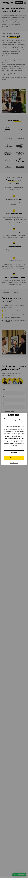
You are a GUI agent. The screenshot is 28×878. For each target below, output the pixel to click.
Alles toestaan (14, 457)
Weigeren (14, 452)
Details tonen (14, 463)
